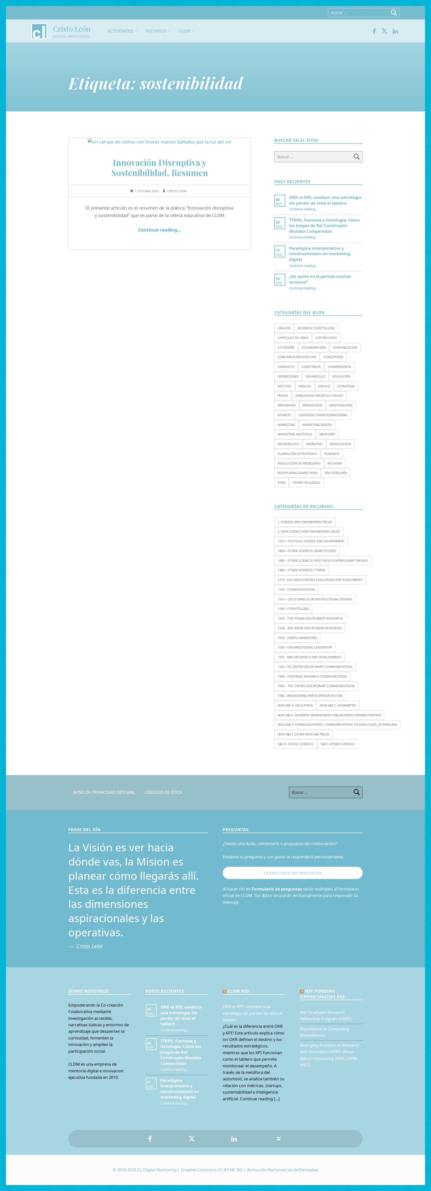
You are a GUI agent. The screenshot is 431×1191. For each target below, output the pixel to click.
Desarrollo (315, 376)
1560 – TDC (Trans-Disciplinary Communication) (316, 686)
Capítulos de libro (293, 338)
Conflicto (286, 367)
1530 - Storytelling (293, 609)
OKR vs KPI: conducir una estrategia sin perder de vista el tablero (325, 200)
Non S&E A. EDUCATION (295, 705)
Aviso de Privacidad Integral (104, 792)
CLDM (184, 31)
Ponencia (331, 454)
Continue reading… (159, 230)
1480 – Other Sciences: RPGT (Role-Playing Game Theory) (323, 560)
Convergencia (339, 367)
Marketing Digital (317, 425)
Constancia (311, 367)
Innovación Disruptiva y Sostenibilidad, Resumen (159, 167)
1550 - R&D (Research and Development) (309, 657)
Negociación (340, 444)
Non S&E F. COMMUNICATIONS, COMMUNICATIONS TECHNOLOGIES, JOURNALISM (337, 724)
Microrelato (288, 444)
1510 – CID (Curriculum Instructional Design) (315, 599)
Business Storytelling (316, 328)
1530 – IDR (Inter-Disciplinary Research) (310, 628)
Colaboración (314, 347)
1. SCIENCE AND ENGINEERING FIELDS (305, 522)
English (305, 386)
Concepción (333, 357)
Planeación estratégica (297, 454)
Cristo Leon (176, 191)
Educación (341, 376)
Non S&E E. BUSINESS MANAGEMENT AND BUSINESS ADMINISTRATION (329, 715)
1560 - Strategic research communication (312, 676)
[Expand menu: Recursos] (169, 31)
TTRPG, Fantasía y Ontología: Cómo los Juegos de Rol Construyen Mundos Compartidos (324, 225)
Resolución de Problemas (299, 463)
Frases (283, 396)
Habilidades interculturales (319, 396)
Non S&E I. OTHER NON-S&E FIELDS (303, 734)
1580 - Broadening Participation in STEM (310, 696)
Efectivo (285, 386)
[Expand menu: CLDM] (193, 31)
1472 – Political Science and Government (311, 541)
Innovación (312, 405)
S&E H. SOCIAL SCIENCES (296, 744)
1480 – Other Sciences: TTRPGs (301, 570)
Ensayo (324, 386)
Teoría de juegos (306, 482)
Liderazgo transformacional (323, 415)
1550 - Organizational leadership (305, 647)
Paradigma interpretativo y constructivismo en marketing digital (319, 253)
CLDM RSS (238, 991)
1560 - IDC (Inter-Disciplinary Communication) (315, 667)
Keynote (284, 415)
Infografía (287, 405)
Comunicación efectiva (297, 357)
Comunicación (345, 347)
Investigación (340, 405)
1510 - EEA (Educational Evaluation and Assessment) (320, 580)
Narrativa (314, 444)
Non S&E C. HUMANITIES (338, 705)
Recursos (156, 31)
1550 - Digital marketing (297, 638)
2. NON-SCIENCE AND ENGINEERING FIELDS (309, 531)
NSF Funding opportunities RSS (322, 993)
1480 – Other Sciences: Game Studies (307, 551)
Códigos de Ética (163, 792)
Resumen (334, 463)
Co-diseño (286, 347)
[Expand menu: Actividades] (136, 31)
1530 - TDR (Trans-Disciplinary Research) (310, 618)
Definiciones (288, 376)
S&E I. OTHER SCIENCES (338, 744)
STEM (282, 482)
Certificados (326, 338)
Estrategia (346, 386)
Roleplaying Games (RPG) (298, 473)
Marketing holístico (295, 434)
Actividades (120, 31)
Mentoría (327, 434)
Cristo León (71, 28)
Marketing (286, 425)
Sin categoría (335, 473)
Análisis (284, 328)
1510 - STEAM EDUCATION (296, 589)
